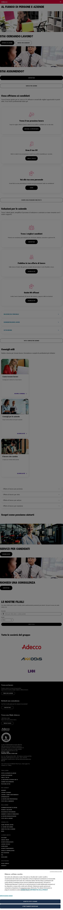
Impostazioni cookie (6, 895)
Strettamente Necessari (30, 906)
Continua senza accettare (56, 871)
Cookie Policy (25, 890)
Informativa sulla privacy (39, 890)
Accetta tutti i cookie (30, 901)
